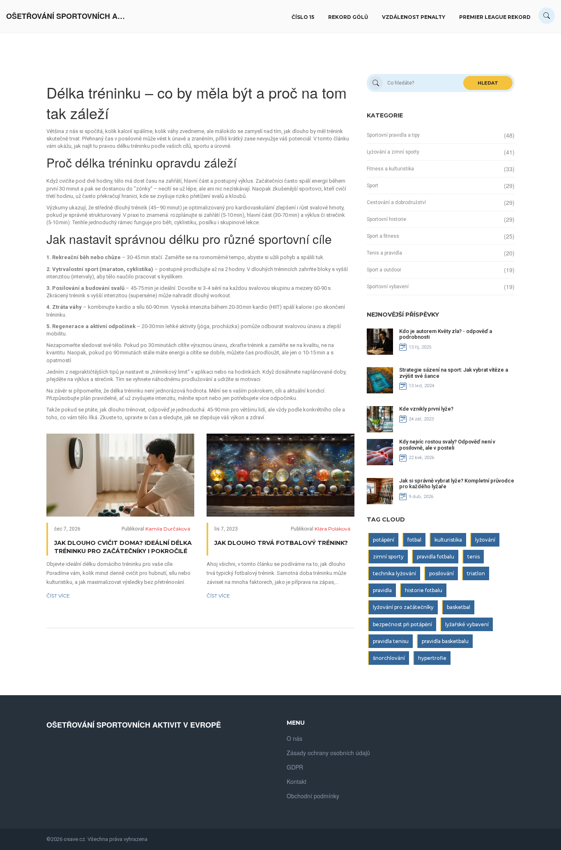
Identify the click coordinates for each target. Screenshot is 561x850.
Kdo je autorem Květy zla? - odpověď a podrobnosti (445, 334)
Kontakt (296, 781)
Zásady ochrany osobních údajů (328, 753)
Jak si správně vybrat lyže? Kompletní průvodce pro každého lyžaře (456, 483)
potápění (383, 540)
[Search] (546, 15)
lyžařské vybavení (467, 624)
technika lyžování (394, 573)
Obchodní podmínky (313, 796)
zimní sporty (388, 557)
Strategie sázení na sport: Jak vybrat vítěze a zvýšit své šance (453, 373)
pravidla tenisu (391, 641)
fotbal (414, 540)
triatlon (476, 573)
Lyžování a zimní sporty (393, 152)
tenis (473, 557)
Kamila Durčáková (167, 529)
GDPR (295, 767)
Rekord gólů (348, 17)
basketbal (458, 607)
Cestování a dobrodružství (396, 202)
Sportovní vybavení (388, 286)
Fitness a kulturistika (390, 169)
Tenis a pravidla (384, 253)
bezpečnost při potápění (402, 624)
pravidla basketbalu (445, 641)
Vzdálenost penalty (413, 17)
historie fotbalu (423, 590)
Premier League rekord (495, 17)
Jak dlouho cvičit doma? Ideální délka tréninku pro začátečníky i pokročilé (123, 547)
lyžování (485, 540)
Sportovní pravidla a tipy (393, 135)
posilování (441, 573)
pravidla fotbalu (435, 557)
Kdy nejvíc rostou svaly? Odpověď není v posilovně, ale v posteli (447, 444)
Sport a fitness (383, 236)
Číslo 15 (303, 17)
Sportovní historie (386, 219)
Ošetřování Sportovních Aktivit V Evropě (67, 16)
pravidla (382, 590)
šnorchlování (389, 658)
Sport (372, 185)
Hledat (488, 83)
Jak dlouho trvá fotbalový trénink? (281, 543)
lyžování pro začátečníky (403, 607)
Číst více (58, 596)
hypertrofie (432, 658)
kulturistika (448, 540)
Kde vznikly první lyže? (426, 409)
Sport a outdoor (384, 270)
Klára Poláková (332, 529)
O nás (294, 738)
